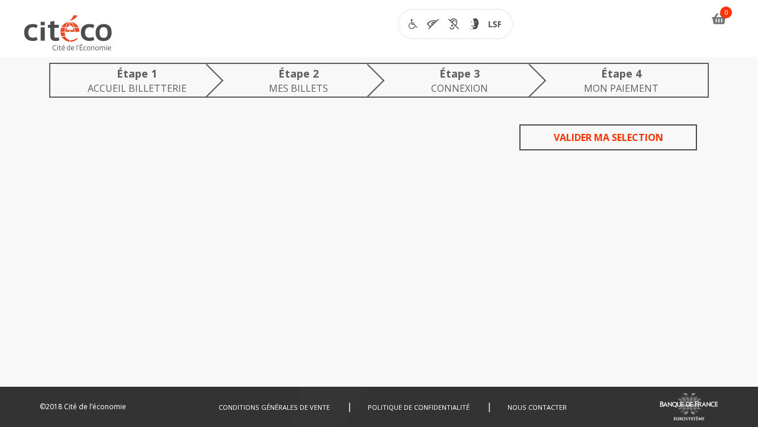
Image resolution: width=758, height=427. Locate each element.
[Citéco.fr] (68, 36)
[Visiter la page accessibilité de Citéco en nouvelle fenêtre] (455, 24)
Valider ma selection (608, 137)
